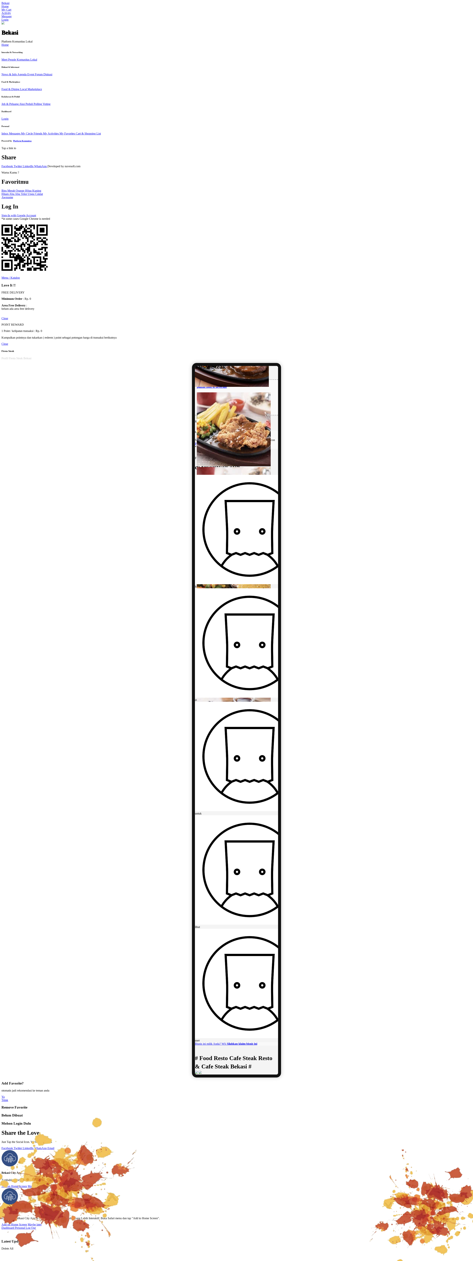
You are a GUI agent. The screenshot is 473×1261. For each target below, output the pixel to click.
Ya (3, 1096)
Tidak (4, 1100)
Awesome (7, 197)
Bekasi (5, 3)
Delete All (7, 1248)
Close (4, 318)
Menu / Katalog (10, 277)
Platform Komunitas (22, 141)
